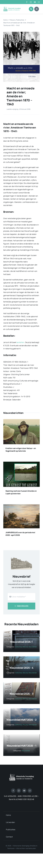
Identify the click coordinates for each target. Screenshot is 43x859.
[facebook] (27, 2)
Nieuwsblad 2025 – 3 (21, 693)
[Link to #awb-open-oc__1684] (36, 9)
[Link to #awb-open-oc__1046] (31, 9)
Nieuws (25, 647)
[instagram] (31, 2)
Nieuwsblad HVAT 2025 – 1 (21, 745)
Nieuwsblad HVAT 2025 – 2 (21, 719)
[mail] (39, 2)
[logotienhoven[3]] (21, 774)
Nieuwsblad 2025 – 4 (21, 667)
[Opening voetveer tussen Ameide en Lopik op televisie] (21, 463)
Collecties (18, 647)
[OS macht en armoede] (21, 32)
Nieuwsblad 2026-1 (21, 641)
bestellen (20, 342)
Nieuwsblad (33, 647)
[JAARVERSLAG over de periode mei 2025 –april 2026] (21, 506)
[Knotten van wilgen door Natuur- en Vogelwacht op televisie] (21, 420)
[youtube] (35, 2)
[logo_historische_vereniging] (12, 7)
